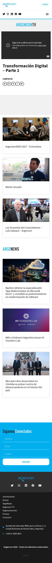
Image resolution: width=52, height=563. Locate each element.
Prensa (6, 514)
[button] (47, 14)
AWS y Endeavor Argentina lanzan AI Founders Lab (24, 339)
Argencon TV (8, 507)
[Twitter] (4, 14)
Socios (6, 500)
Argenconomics (10, 510)
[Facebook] (16, 14)
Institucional (9, 496)
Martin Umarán (13, 187)
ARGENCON (26, 25)
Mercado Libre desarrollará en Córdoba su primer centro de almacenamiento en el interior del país (23, 385)
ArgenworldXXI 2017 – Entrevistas (23, 146)
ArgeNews (7, 503)
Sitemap (26, 555)
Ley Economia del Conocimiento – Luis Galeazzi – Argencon (23, 229)
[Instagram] (8, 14)
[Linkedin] (12, 14)
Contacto (7, 517)
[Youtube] (20, 14)
